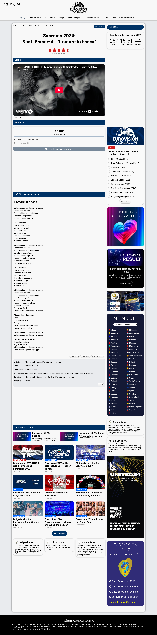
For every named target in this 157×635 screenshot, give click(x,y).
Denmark (114, 375)
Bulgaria (114, 359)
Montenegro (134, 346)
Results (49, 18)
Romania (132, 368)
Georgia (114, 387)
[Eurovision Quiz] (125, 567)
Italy (112, 410)
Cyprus (114, 368)
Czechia (114, 371)
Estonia (114, 378)
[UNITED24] (125, 497)
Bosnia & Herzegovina (117, 356)
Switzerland (134, 397)
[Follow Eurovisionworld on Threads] (14, 4)
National (95, 18)
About (13, 629)
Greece (114, 394)
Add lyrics (86, 356)
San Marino (133, 375)
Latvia (113, 413)
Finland (114, 381)
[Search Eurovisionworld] (21, 17)
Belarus (114, 349)
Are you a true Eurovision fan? (125, 554)
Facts (114, 18)
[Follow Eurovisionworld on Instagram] (7, 4)
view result (125, 201)
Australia (114, 340)
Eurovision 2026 (125, 214)
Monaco (132, 343)
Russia (132, 371)
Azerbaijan (115, 346)
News (34, 18)
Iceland (114, 400)
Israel (113, 407)
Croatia (114, 365)
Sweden (132, 394)
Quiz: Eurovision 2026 (123, 581)
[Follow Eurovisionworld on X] (11, 4)
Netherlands (134, 352)
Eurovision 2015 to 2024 (124, 596)
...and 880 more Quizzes (122, 602)
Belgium (114, 352)
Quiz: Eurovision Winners (124, 591)
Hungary (114, 397)
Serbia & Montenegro (136, 381)
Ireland (114, 403)
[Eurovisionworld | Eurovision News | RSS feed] (50, 629)
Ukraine (132, 403)
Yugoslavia (133, 410)
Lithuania (133, 330)
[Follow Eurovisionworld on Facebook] (3, 4)
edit (101, 384)
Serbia (131, 378)
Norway (132, 359)
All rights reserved (17, 627)
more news (60, 533)
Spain (131, 391)
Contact (19, 629)
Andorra (114, 333)
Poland (132, 362)
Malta (131, 336)
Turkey (132, 400)
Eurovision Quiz (125, 547)
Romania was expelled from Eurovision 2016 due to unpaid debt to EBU (58, 545)
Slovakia (132, 384)
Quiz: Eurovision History (124, 586)
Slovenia (132, 387)
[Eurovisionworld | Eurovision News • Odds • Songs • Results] (78, 7)
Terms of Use (27, 629)
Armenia (114, 336)
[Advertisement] (59, 171)
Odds (107, 18)
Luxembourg (134, 333)
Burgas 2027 (79, 18)
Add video (75, 356)
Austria (114, 343)
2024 (30, 26)
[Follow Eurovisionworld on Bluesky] (18, 4)
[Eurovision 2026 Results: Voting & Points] (125, 258)
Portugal (132, 365)
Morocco (133, 349)
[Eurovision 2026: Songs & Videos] (125, 232)
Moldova (132, 340)
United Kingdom (135, 407)
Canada (114, 362)
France (114, 384)
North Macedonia (135, 356)
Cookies (35, 629)
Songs (65, 18)
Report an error (98, 356)
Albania (114, 330)
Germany (114, 391)
